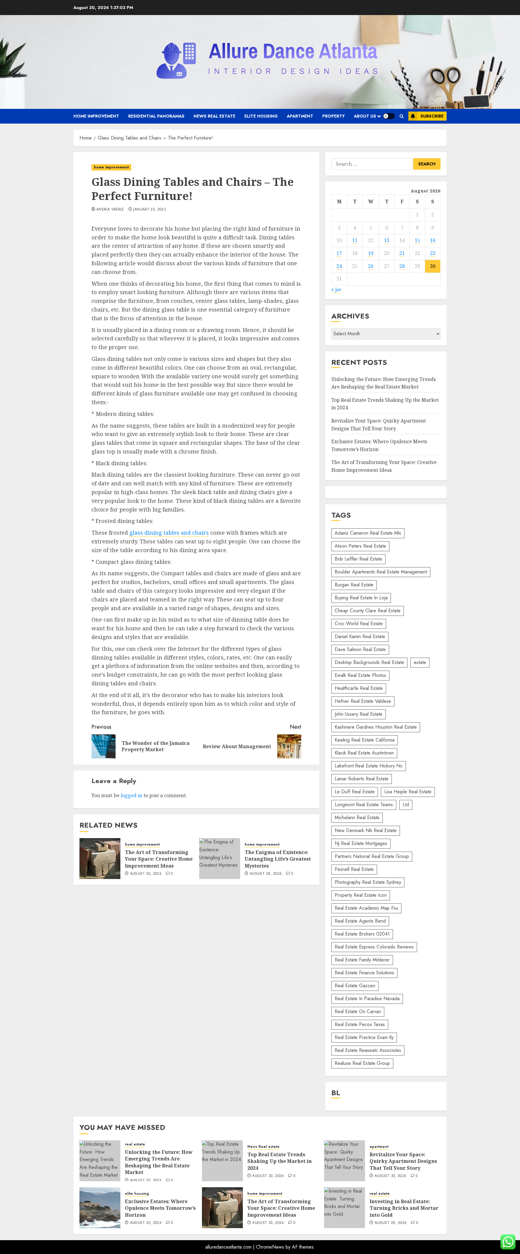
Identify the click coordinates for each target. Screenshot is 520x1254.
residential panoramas (156, 116)
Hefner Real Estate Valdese (363, 701)
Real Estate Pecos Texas (360, 1024)
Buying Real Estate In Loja (361, 597)
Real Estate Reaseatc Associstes (368, 1050)
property (333, 116)
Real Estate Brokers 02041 (362, 933)
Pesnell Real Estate (354, 869)
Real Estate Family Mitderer (362, 959)
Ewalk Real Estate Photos (360, 675)
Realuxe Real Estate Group (362, 1063)
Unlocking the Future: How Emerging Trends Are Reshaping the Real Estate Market (159, 1162)
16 (432, 240)
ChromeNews (270, 1246)
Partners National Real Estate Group (372, 856)
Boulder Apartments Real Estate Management (381, 571)
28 (402, 266)
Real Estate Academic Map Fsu (366, 908)
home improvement (96, 116)
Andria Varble (110, 209)
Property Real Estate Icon (361, 895)
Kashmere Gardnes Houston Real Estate (376, 727)
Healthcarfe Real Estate (359, 688)
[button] (401, 116)
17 (339, 253)
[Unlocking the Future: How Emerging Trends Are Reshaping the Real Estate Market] (99, 1160)
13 (386, 240)
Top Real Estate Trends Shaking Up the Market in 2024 (279, 1161)
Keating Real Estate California (365, 739)
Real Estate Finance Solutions (364, 972)
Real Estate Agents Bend (360, 920)
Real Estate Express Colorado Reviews (374, 946)
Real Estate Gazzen (355, 985)
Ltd (406, 804)
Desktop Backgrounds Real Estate (369, 662)
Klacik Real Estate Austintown (364, 752)
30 (432, 266)
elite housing (261, 116)
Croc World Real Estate (359, 623)
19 (370, 253)
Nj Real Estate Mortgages (361, 843)
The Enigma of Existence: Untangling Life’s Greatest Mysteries (278, 859)
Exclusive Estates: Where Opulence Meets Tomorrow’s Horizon (160, 1208)
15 (417, 240)
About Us (365, 116)
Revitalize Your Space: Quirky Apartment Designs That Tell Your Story (403, 1161)
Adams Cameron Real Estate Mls (368, 533)
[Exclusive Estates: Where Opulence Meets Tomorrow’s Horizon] (99, 1207)
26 (370, 266)
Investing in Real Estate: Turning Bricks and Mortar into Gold (404, 1208)
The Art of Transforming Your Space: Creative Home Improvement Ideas (159, 859)
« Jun (336, 289)
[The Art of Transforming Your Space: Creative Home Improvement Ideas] (99, 858)
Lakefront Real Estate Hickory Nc (369, 765)
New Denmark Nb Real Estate (366, 830)
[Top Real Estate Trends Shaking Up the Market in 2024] (222, 1160)
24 (339, 266)
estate (420, 662)
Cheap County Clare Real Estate (368, 610)
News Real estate (214, 116)
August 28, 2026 (266, 873)
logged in (131, 795)
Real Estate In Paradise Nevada (367, 998)
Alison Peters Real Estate (360, 545)
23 (432, 253)
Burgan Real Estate (354, 584)
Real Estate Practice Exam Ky (364, 1037)
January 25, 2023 (149, 209)
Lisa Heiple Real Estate (408, 791)
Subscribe (432, 116)
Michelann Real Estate (357, 817)
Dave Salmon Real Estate (360, 649)
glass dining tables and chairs (169, 532)
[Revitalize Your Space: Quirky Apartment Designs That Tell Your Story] (344, 1160)
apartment (300, 116)
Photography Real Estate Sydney (368, 882)
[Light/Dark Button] (389, 116)
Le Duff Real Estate (355, 791)
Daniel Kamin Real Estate (360, 636)
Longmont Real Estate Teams (364, 804)
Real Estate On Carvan (358, 1011)
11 (355, 240)
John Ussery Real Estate (358, 714)
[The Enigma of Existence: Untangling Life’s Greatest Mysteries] (219, 858)
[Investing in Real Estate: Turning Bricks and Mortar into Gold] (344, 1207)
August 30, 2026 (146, 873)
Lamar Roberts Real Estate (361, 778)
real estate (135, 1144)
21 (402, 253)
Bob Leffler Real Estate (358, 558)
